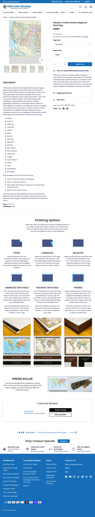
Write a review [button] (60, 410)
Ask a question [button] (60, 415)
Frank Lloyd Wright (10, 492)
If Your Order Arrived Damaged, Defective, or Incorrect (31, 480)
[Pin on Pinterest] (67, 108)
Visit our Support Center (74, 464)
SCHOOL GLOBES (52, 12)
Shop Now (63, 441)
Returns (26, 486)
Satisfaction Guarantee (50, 476)
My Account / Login (30, 464)
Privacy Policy (51, 464)
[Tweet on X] (60, 108)
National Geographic (10, 496)
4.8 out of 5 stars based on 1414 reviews (52, 432)
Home (5, 17)
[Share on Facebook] (63, 108)
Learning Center (9, 464)
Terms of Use (51, 468)
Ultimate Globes (11, 510)
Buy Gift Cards (57, 1)
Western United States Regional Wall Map (23, 17)
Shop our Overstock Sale (11, 1)
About (67, 468)
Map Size (56, 40)
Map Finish (57, 50)
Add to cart (80, 64)
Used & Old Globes (10, 481)
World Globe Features (11, 474)
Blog (66, 472)
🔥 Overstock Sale (85, 12)
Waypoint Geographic (11, 485)
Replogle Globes (9, 489)
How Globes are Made (11, 478)
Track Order (27, 468)
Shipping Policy (51, 472)
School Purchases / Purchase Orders (30, 473)
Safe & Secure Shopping (51, 482)
